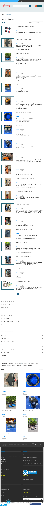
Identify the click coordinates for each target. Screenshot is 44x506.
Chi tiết (22, 30)
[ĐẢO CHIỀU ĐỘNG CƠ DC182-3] (7, 143)
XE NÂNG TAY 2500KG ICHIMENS (22, 53)
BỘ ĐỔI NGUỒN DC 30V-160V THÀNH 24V (24, 191)
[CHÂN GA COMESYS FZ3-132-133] (7, 207)
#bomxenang (25, 365)
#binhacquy (4, 365)
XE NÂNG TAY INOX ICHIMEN (21, 242)
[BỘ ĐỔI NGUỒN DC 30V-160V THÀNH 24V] (7, 195)
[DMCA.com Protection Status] (3, 504)
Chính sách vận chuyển (27, 489)
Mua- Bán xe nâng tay (17, 444)
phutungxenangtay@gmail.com (6, 465)
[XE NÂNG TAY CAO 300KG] (7, 169)
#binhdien (8, 365)
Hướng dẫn (4, 445)
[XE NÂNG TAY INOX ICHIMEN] (7, 246)
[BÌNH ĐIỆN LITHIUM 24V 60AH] (7, 220)
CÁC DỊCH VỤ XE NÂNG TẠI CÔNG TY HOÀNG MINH (32, 463)
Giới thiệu (8, 444)
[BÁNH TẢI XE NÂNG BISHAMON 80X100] (7, 260)
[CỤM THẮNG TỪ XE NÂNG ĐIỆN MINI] (7, 285)
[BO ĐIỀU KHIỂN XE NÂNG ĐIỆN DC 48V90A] (7, 233)
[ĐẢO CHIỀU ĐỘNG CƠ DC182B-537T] (7, 129)
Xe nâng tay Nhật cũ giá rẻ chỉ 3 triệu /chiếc (30, 457)
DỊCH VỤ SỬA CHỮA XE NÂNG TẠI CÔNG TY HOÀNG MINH (33, 454)
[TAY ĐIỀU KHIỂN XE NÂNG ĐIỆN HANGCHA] (7, 42)
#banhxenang (11, 363)
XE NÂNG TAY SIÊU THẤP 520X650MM (23, 69)
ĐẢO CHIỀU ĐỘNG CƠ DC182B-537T (23, 125)
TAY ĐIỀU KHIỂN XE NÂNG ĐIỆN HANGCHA (24, 39)
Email (2, 463)
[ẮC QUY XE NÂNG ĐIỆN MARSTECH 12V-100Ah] (7, 87)
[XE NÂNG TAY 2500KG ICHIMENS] (7, 57)
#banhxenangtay (25, 363)
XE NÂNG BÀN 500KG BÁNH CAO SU (23, 153)
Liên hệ (26, 444)
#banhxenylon (31, 363)
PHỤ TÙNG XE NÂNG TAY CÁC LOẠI (29, 460)
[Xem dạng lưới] (2, 22)
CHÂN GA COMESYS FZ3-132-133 (22, 204)
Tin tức (23, 444)
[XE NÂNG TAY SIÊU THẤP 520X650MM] (7, 72)
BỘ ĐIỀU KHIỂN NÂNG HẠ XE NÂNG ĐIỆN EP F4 (25, 26)
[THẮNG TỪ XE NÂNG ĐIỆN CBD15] (7, 272)
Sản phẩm (11, 444)
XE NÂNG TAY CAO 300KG (21, 165)
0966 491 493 (3, 461)
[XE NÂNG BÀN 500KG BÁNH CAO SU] (7, 156)
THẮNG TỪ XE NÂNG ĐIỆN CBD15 (22, 268)
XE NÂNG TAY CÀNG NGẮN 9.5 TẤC (22, 97)
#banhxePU (37, 363)
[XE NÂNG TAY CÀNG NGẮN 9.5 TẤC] (7, 100)
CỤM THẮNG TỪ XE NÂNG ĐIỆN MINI (23, 281)
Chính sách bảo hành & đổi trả (28, 479)
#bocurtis (13, 365)
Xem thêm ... (4, 355)
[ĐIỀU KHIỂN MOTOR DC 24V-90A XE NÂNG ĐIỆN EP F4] (7, 182)
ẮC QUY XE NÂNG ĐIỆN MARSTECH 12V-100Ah (25, 84)
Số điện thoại (3, 459)
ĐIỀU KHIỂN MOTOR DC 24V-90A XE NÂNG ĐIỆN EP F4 (26, 178)
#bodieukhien (19, 365)
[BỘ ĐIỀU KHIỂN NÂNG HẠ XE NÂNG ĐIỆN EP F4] (7, 30)
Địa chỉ (2, 454)
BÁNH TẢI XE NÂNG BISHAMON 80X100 (23, 256)
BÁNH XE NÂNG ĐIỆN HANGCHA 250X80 (23, 112)
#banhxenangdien (18, 363)
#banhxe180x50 (4, 363)
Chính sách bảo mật (26, 482)
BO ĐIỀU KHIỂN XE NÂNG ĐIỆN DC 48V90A (24, 229)
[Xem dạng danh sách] (4, 22)
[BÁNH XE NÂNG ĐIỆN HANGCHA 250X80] (7, 116)
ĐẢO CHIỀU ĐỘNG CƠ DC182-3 (28, 410)
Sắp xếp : (30, 22)
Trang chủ (4, 444)
